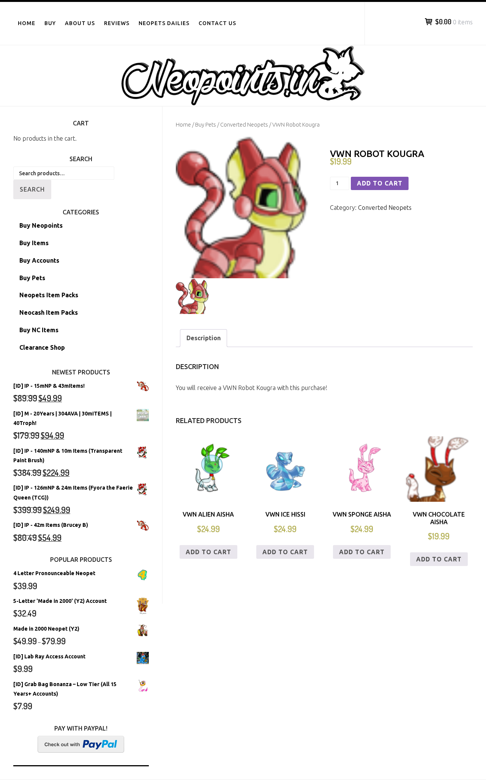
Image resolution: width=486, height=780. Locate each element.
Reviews (116, 23)
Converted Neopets (244, 124)
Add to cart (379, 183)
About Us (80, 23)
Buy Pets (205, 124)
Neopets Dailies (164, 23)
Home (26, 23)
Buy (50, 23)
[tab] (203, 338)
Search (32, 189)
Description (203, 338)
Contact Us (217, 23)
